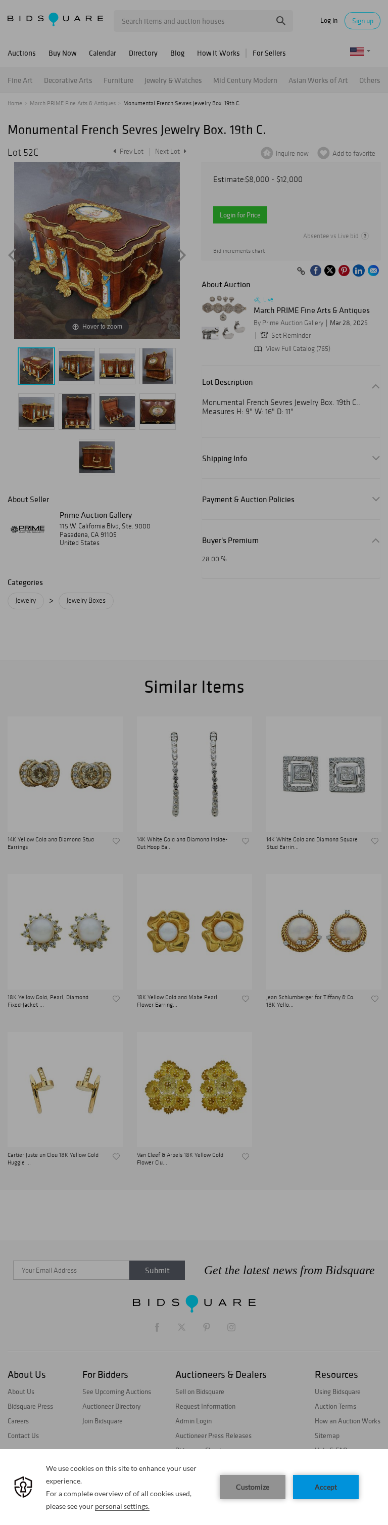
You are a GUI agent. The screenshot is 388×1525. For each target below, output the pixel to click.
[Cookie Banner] (194, 1487)
